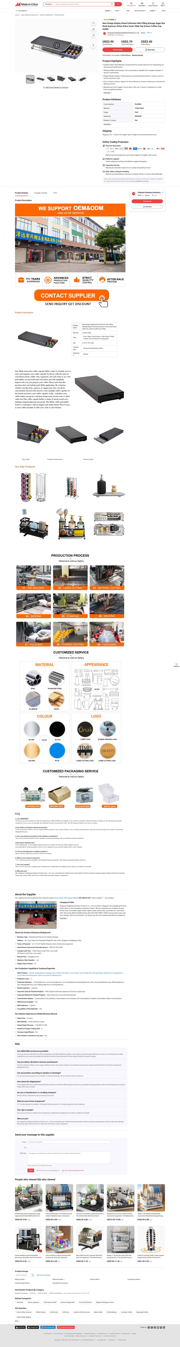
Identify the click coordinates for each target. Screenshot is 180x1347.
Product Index (125, 1333)
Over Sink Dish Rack (85, 1302)
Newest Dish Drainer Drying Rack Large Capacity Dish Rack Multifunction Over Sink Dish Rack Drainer (27, 1216)
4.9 (141, 195)
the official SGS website (64, 898)
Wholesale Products (90, 1333)
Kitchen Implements (46, 15)
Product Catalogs (44, 1275)
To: (25, 1148)
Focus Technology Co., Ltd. (75, 1340)
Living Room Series (134, 1279)
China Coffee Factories (24, 1312)
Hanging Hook (51, 973)
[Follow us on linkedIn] (164, 1327)
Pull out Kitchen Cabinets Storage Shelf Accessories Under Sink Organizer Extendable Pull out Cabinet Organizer (58, 1257)
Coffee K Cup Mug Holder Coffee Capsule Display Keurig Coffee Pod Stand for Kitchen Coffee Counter (151, 1257)
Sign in (163, 5)
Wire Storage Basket (96, 973)
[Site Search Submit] (118, 4)
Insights (134, 1333)
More (17, 1321)
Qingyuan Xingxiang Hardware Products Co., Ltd (123, 33)
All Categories (22, 11)
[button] (112, 4)
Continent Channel (114, 1333)
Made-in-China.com (81, 1336)
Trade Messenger (48, 1327)
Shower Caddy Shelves (37, 973)
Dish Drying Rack (32, 975)
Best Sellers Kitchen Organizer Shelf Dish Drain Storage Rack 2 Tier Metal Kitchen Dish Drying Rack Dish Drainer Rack (89, 1257)
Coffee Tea (65, 1312)
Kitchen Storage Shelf (68, 1302)
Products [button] (48, 4)
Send (30, 1170)
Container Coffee (126, 1312)
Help (127, 11)
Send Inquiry (117, 50)
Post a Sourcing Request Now (73, 1170)
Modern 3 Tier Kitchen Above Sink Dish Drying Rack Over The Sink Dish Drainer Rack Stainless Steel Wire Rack (119, 1257)
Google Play (33, 1327)
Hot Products (47, 1333)
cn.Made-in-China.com (109, 1336)
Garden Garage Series (22, 1283)
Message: (23, 1153)
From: (24, 1142)
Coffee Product (41, 1312)
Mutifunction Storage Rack (113, 973)
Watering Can (56, 975)
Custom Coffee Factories (82, 1312)
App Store (20, 1327)
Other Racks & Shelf (50, 1302)
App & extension (139, 11)
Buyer (117, 11)
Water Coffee (98, 1312)
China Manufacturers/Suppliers (73, 1333)
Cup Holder (21, 975)
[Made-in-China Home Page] (26, 4)
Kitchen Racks (59, 15)
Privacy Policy (122, 1340)
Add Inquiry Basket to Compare (57, 87)
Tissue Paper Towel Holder (79, 973)
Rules (163, 11)
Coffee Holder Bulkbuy (24, 1317)
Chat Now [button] (151, 50)
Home (17, 15)
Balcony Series (19, 1279)
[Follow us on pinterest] (161, 1327)
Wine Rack (20, 1302)
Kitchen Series (94, 1279)
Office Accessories (44, 975)
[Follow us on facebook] (149, 1327)
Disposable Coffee (142, 1312)
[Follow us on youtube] (158, 1327)
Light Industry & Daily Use (29, 15)
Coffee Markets (112, 1312)
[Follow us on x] (152, 1327)
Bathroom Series (57, 1279)
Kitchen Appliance (33, 1302)
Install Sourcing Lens (67, 1327)
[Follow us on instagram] (155, 1327)
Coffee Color (54, 1312)
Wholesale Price (102, 1333)
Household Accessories (60, 1283)
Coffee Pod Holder (62, 973)
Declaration (112, 1340)
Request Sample (137, 55)
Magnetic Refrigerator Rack (105, 1302)
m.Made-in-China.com (95, 1336)
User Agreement (101, 1340)
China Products (58, 1333)
